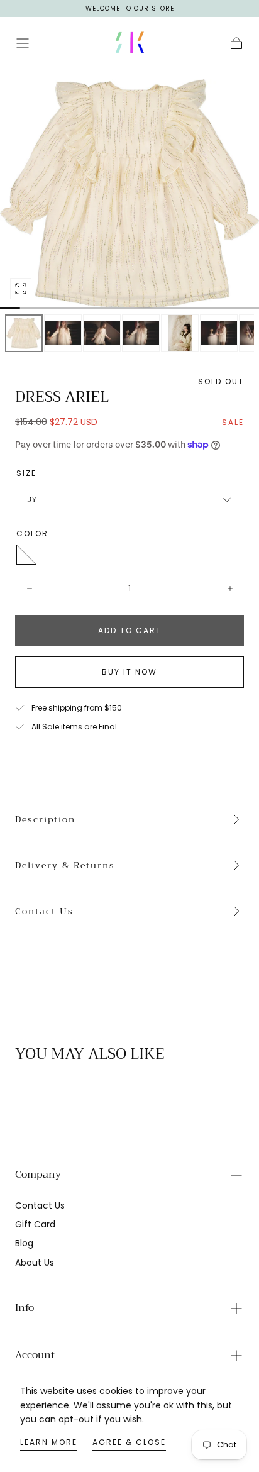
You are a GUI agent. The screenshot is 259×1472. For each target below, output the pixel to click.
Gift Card (35, 1224)
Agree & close (129, 1442)
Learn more (48, 1442)
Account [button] (35, 1355)
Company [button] (38, 1174)
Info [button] (24, 1308)
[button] (22, 43)
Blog (24, 1243)
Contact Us (44, 911)
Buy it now (129, 672)
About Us (34, 1262)
